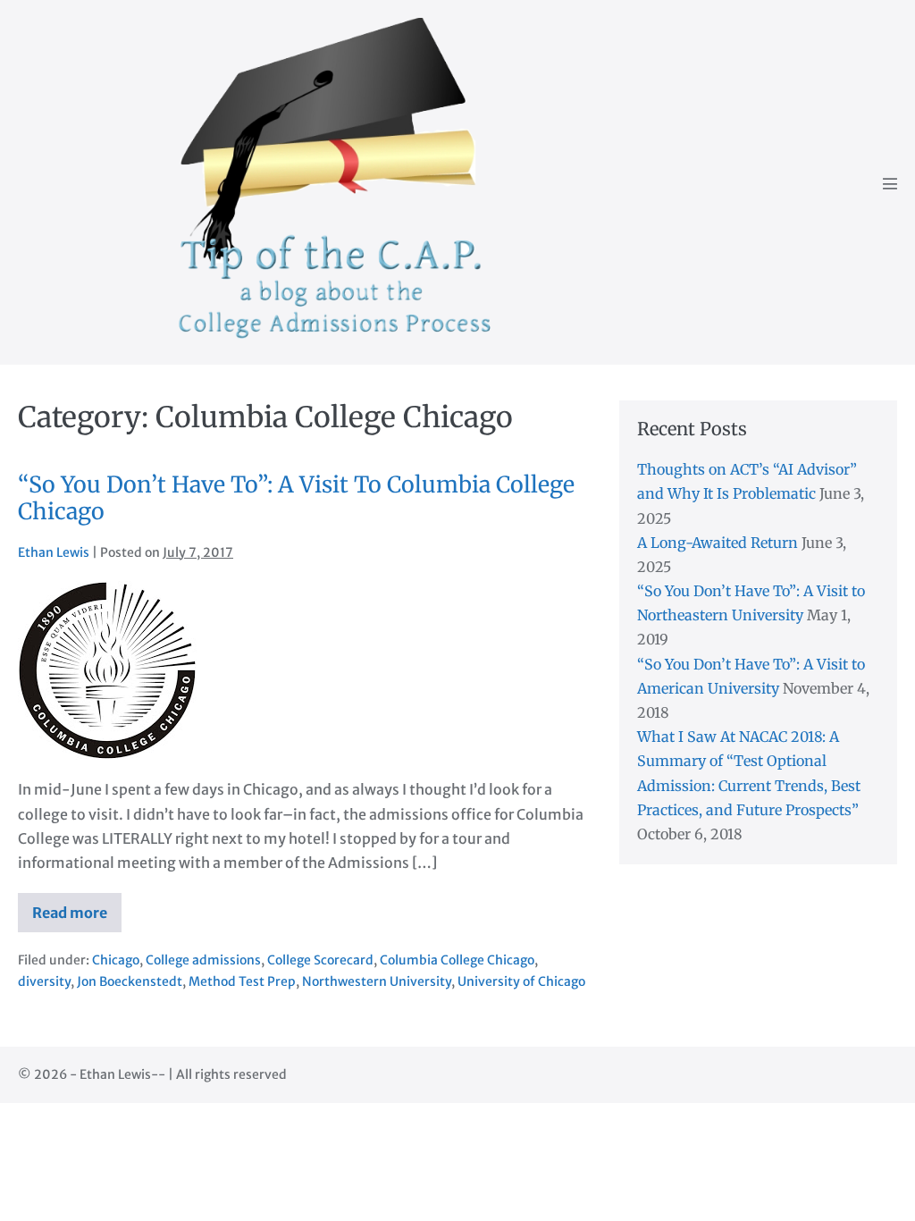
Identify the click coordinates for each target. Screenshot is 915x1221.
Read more (77, 918)
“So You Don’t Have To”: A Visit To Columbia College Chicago (296, 498)
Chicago (115, 960)
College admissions (203, 960)
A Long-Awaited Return (717, 543)
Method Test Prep (242, 981)
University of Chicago (521, 981)
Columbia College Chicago (457, 960)
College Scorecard (320, 960)
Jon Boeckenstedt (129, 981)
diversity (44, 981)
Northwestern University (376, 981)
